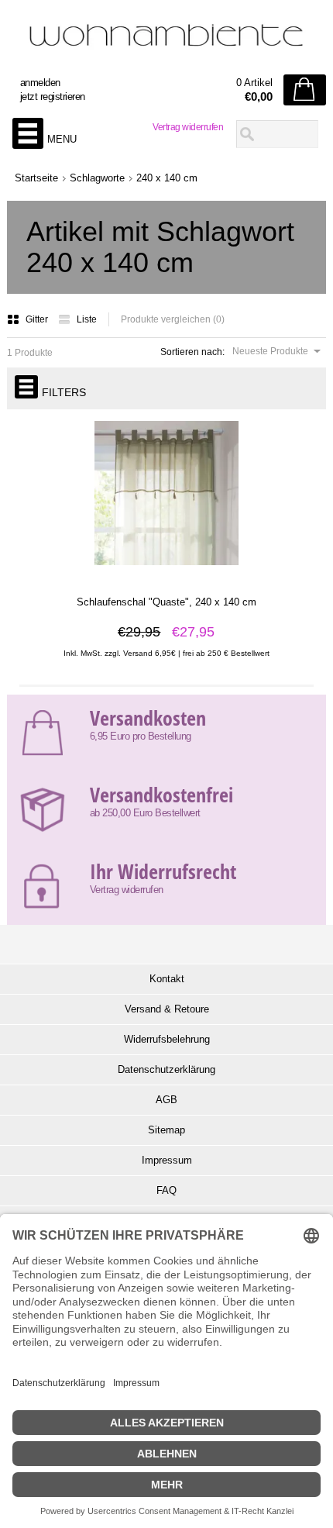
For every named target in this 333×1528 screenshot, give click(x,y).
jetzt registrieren (52, 96)
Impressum (167, 1160)
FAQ (166, 1190)
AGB (166, 1099)
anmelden (40, 82)
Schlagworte (97, 178)
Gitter (38, 319)
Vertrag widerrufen (188, 127)
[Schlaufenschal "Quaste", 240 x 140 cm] (166, 573)
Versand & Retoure (167, 1009)
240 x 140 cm (166, 178)
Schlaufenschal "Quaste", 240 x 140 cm (166, 602)
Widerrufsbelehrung (167, 1039)
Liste (87, 319)
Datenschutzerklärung (166, 1069)
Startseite (36, 178)
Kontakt (166, 979)
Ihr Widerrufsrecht (163, 871)
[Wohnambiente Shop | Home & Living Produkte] (167, 39)
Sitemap (166, 1130)
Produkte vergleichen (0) (173, 319)
